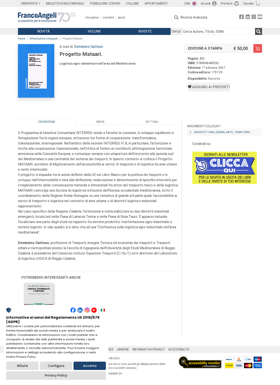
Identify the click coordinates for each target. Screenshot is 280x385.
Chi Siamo (92, 17)
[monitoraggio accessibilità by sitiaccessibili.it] (200, 359)
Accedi (205, 3)
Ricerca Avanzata (193, 17)
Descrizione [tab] (46, 121)
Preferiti (227, 3)
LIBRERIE (123, 349)
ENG (187, 3)
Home (21, 38)
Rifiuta (22, 366)
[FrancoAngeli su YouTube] (260, 18)
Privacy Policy (56, 375)
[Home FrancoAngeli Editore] (47, 17)
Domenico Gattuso (88, 47)
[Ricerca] (258, 31)
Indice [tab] (100, 121)
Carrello (248, 3)
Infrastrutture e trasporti (44, 38)
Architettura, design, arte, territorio (222, 132)
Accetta (89, 366)
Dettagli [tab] (152, 121)
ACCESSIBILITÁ (178, 349)
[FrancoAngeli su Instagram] (254, 18)
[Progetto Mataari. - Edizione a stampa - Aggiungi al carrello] (257, 48)
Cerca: (176, 31)
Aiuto (121, 17)
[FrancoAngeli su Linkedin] (247, 18)
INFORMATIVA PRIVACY (149, 349)
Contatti (108, 17)
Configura (56, 366)
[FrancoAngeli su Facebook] (241, 18)
